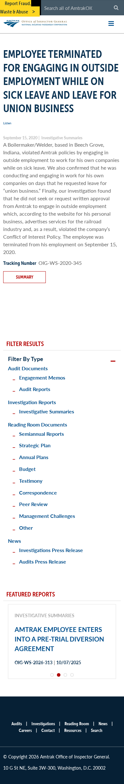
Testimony (30, 480)
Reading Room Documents (37, 424)
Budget (27, 469)
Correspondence (38, 492)
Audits (16, 723)
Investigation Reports (32, 402)
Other (26, 527)
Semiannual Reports (41, 433)
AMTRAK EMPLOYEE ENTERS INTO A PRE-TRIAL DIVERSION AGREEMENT (59, 639)
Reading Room (77, 723)
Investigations (43, 723)
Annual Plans (33, 457)
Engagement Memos (42, 377)
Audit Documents (28, 368)
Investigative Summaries (46, 411)
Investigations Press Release (51, 550)
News (14, 540)
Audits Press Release (42, 561)
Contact (48, 730)
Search (96, 730)
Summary (24, 277)
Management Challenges (47, 515)
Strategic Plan (35, 445)
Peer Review (33, 504)
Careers (25, 730)
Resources (72, 730)
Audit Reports (34, 389)
